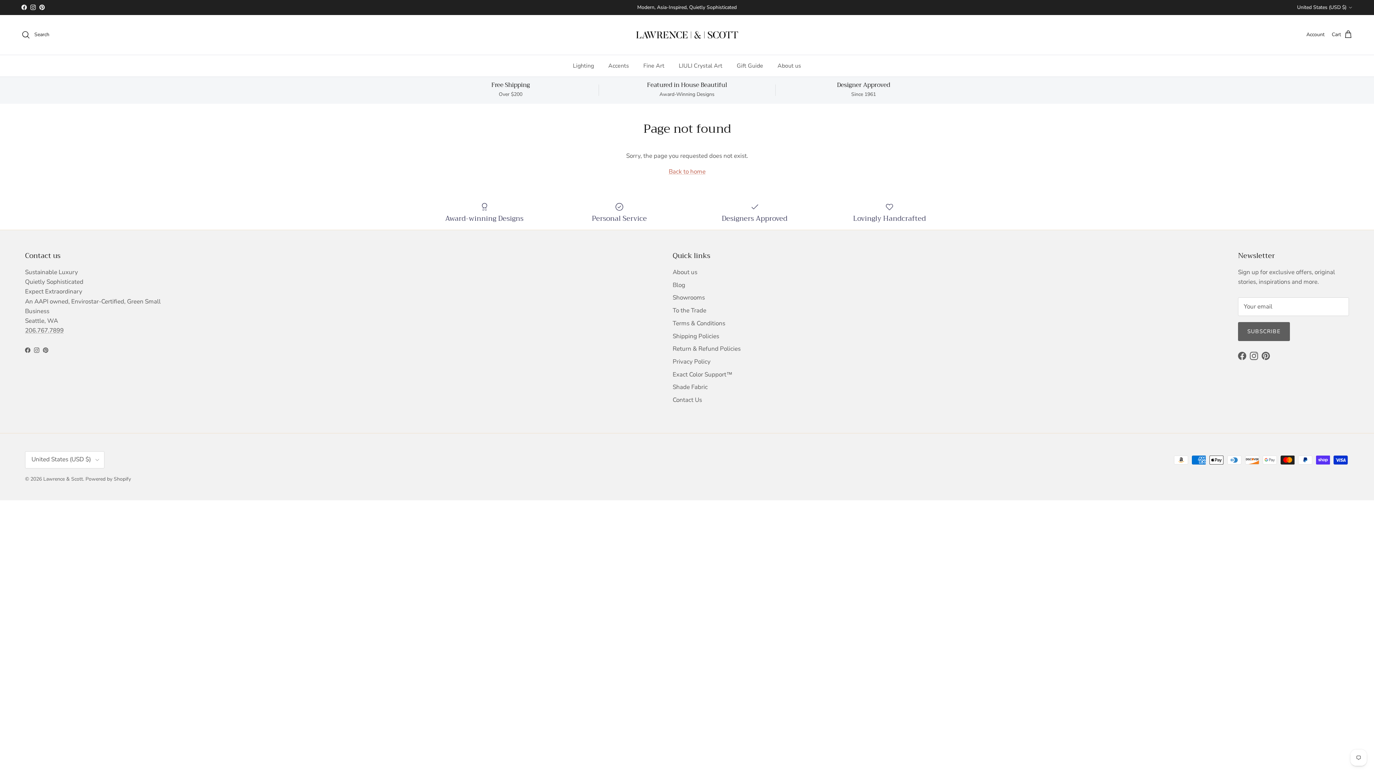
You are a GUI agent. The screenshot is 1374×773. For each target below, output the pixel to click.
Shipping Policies (696, 336)
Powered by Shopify (108, 479)
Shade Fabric (690, 387)
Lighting (583, 66)
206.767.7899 (44, 330)
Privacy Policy (692, 362)
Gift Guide (750, 66)
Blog (679, 285)
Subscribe (1264, 331)
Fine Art (653, 66)
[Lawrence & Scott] (687, 35)
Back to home (687, 171)
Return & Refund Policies (707, 349)
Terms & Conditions (699, 323)
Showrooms (689, 297)
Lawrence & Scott (63, 479)
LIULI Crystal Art (700, 66)
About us (789, 66)
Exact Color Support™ (702, 374)
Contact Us (687, 400)
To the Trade (689, 310)
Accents (618, 66)
